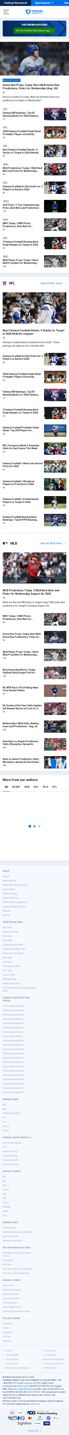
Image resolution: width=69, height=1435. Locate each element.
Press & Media (50, 1368)
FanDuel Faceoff (10, 1160)
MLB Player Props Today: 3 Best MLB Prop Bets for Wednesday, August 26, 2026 (20, 263)
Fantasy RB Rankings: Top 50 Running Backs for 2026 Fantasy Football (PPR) (20, 115)
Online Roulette (10, 1303)
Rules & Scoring (10, 893)
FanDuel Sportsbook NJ (13, 1062)
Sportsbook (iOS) (10, 1236)
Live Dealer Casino (11, 1298)
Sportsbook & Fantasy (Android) (17, 1232)
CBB (5, 1215)
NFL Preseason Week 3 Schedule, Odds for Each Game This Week (21, 447)
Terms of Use (12, 1363)
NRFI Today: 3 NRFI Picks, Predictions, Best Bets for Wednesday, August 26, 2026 (18, 226)
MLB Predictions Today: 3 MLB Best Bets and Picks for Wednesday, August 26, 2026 (23, 171)
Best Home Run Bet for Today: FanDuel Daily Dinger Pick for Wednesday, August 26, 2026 (19, 672)
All (6, 786)
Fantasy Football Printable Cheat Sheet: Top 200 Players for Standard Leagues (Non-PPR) (21, 430)
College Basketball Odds (14, 949)
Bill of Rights (50, 1355)
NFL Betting (8, 1260)
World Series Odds (11, 983)
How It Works (9, 889)
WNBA (6, 1211)
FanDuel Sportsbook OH (13, 1071)
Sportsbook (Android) (12, 1241)
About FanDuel (9, 881)
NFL (54, 786)
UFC (4, 1122)
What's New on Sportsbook (15, 885)
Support (6, 876)
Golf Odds (7, 962)
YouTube (7, 1336)
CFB (4, 1194)
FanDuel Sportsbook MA (13, 1049)
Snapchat (7, 1341)
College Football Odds (13, 945)
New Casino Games (12, 1290)
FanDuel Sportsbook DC (13, 1028)
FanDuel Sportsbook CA (13, 1015)
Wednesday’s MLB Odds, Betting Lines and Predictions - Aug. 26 (21, 725)
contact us (35, 1404)
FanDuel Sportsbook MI (13, 1053)
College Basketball (11, 1113)
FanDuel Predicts (10, 1164)
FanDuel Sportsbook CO (13, 1019)
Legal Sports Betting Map (14, 906)
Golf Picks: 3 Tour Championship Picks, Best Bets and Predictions (21, 206)
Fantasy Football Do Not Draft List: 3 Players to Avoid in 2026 (23, 188)
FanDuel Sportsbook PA (13, 1075)
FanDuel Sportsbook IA (13, 1032)
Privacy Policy (12, 1359)
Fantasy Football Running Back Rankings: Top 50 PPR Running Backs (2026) (20, 520)
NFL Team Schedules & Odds (16, 1273)
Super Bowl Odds (10, 932)
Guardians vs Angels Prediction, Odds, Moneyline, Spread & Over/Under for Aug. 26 (21, 744)
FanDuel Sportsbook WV (14, 1092)
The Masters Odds (11, 966)
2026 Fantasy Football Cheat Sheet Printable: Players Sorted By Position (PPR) (22, 134)
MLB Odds (7, 940)
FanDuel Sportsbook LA (13, 1045)
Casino (6, 1130)
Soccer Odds (9, 975)
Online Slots (8, 1285)
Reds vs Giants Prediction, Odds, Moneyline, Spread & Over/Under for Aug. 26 (21, 762)
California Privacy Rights (53, 1359)
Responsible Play (10, 898)
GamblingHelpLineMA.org (14, 1386)
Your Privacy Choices (54, 1363)
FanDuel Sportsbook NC (13, 1058)
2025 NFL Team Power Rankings (17, 1269)
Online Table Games (12, 1307)
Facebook (7, 1324)
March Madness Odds (13, 953)
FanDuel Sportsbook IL (13, 1036)
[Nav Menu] (6, 12)
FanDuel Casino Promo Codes (16, 1311)
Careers (9, 1351)
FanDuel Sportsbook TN (13, 1079)
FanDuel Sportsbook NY (13, 1066)
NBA (26, 786)
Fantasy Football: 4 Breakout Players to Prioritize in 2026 (18, 483)
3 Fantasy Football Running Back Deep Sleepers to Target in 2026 (21, 243)
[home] (34, 11)
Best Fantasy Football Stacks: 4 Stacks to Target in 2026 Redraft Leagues (21, 152)
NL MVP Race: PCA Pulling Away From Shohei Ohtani (20, 689)
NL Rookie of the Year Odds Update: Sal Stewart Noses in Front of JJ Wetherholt (22, 708)
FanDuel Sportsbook (12, 1143)
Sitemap (6, 915)
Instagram (7, 1332)
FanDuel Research (15, 2)
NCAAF (16, 786)
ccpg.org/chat (30, 1383)
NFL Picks (7, 1264)
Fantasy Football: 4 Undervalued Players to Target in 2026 (20, 500)
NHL (36, 786)
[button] (34, 31)
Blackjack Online (10, 1294)
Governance (49, 1351)
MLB (45, 786)
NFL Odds (7, 927)
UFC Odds (7, 970)
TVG (5, 1147)
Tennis (6, 1202)
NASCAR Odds (9, 979)
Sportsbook (42, 2)
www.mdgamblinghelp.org (25, 1389)
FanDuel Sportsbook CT (13, 1023)
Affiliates (7, 911)
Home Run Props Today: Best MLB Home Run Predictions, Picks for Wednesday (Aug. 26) (31, 86)
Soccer (6, 1126)
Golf (4, 1198)
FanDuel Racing (10, 1156)
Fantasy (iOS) (9, 1228)
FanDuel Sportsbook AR (13, 1006)
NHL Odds (7, 958)
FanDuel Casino (10, 1151)
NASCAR (7, 1207)
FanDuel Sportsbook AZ (13, 1010)
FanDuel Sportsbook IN (13, 1040)
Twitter (6, 1328)
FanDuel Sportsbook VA (13, 1084)
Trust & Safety (12, 1355)
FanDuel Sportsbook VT (13, 1088)
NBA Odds (7, 936)
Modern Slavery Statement (15, 902)
